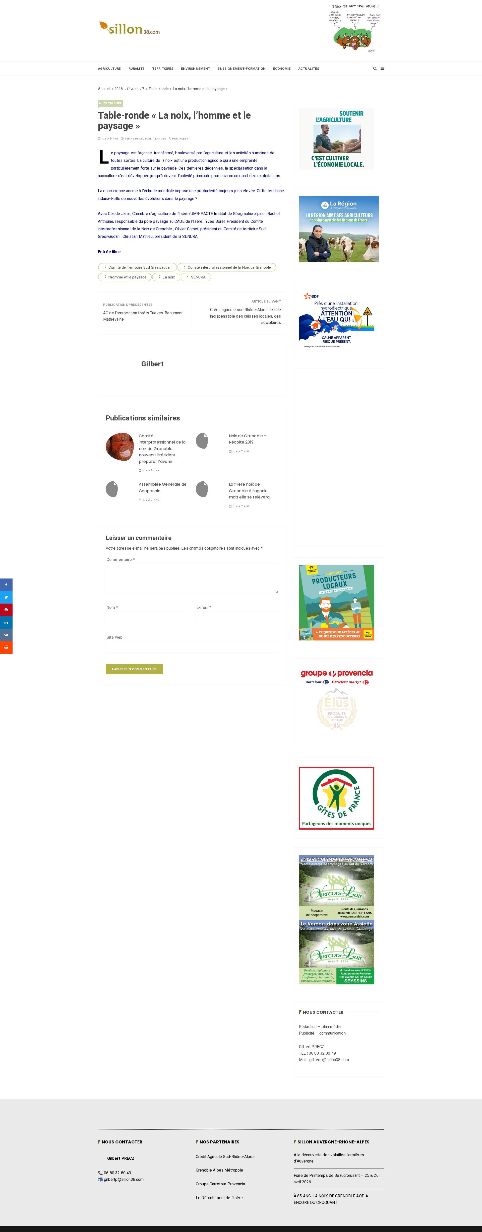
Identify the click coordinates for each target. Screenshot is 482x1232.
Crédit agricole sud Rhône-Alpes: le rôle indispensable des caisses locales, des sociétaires (245, 316)
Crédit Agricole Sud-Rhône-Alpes (225, 1134)
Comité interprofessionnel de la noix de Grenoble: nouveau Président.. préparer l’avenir (162, 448)
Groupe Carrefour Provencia (220, 1162)
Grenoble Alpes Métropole (219, 1148)
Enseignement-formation (241, 68)
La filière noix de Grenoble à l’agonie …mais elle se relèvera (250, 490)
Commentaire (120, 560)
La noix (168, 277)
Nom (112, 608)
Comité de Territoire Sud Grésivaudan (139, 267)
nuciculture (110, 103)
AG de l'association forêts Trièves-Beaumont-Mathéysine (143, 316)
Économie (282, 68)
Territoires (162, 68)
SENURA (198, 277)
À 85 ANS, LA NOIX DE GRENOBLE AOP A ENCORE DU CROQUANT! (331, 1177)
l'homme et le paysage (127, 277)
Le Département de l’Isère (219, 1176)
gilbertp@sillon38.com (124, 1157)
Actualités (308, 68)
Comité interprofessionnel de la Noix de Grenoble (229, 267)
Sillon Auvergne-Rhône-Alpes (333, 1120)
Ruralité (137, 68)
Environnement (195, 68)
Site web (114, 637)
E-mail (204, 608)
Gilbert (184, 138)
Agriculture (109, 68)
